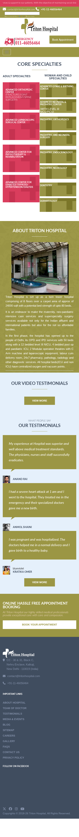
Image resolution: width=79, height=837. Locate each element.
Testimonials (12, 713)
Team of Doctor (14, 708)
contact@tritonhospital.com (21, 9)
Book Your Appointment (39, 624)
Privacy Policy (13, 757)
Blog (6, 724)
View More (39, 400)
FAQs (6, 746)
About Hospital (14, 702)
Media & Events (13, 719)
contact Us (11, 752)
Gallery (9, 741)
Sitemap (8, 730)
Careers (9, 735)
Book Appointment (62, 39)
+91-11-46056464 (51, 9)
